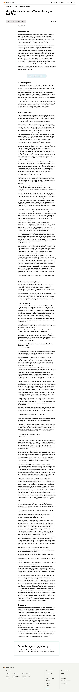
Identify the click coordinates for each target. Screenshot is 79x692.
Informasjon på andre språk (65, 680)
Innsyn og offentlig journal (50, 678)
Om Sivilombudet (49, 673)
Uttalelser (11, 6)
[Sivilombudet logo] (9, 2)
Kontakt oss (48, 680)
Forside (7, 6)
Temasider (48, 685)
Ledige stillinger (48, 675)
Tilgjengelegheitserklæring (65, 675)
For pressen (48, 683)
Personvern (63, 673)
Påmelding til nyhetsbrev (65, 683)
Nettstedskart (63, 678)
